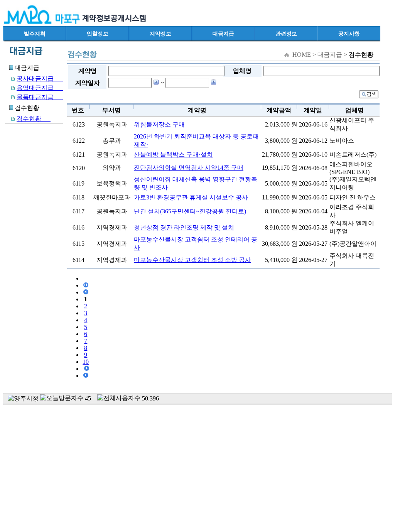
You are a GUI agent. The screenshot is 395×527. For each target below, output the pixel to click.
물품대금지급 (40, 97)
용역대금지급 (40, 87)
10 (86, 361)
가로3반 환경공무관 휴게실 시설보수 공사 (191, 197)
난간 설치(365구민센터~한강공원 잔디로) (190, 211)
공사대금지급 (40, 78)
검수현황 (34, 118)
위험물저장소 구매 (159, 124)
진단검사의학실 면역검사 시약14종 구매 (188, 167)
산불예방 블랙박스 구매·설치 (173, 154)
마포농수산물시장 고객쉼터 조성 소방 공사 (192, 260)
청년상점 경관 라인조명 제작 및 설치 (184, 227)
